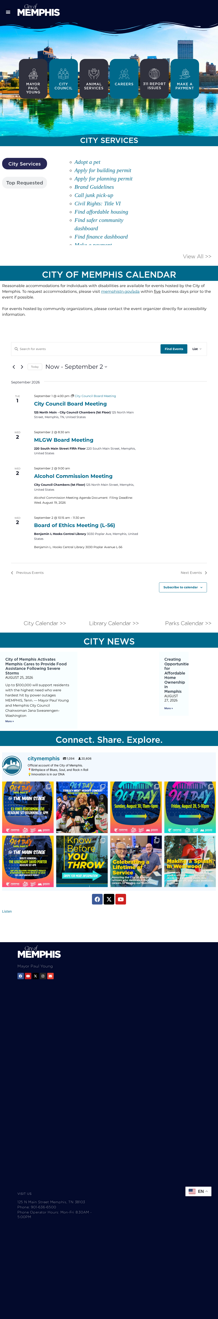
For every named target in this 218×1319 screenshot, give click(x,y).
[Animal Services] (94, 74)
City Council (63, 86)
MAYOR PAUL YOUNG (33, 88)
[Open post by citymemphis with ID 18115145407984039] (190, 807)
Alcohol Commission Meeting (73, 476)
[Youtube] (120, 899)
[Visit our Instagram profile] (43, 976)
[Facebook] (97, 899)
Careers (124, 84)
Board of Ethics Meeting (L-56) (74, 525)
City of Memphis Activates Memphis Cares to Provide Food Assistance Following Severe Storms (36, 666)
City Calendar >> (45, 623)
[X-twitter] (109, 899)
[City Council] (63, 74)
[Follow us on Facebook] (20, 976)
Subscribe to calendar (181, 587)
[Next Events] (21, 366)
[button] (8, 11)
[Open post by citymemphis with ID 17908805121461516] (28, 861)
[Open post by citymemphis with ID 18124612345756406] (136, 807)
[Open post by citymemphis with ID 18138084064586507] (190, 861)
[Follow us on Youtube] (28, 976)
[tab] (24, 164)
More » (9, 721)
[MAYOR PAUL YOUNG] (33, 74)
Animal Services (93, 86)
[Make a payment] (184, 74)
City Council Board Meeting (70, 404)
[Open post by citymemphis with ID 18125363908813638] (82, 807)
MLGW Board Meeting (63, 440)
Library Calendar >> (114, 623)
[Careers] (124, 74)
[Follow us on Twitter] (35, 976)
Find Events (174, 349)
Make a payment (184, 86)
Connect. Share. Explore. (109, 739)
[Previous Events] (13, 366)
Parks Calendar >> (188, 623)
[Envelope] (50, 976)
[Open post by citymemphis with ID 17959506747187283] (28, 807)
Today (35, 366)
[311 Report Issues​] (154, 74)
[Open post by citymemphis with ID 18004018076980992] (136, 861)
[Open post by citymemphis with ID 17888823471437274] (82, 861)
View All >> (197, 256)
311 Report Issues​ (154, 86)
